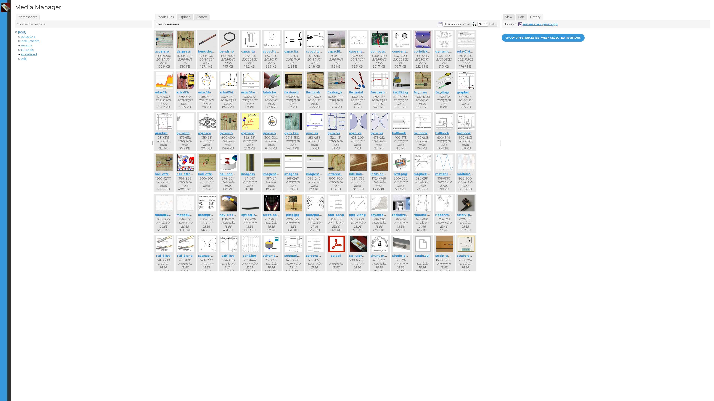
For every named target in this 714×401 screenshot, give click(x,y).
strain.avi (422, 255)
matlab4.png (165, 215)
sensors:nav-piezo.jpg (540, 24)
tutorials (27, 50)
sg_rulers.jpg (359, 255)
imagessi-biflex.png (257, 174)
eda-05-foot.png (233, 92)
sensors (26, 45)
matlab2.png (467, 174)
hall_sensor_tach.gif (235, 174)
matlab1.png (445, 174)
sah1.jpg (228, 255)
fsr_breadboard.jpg (429, 92)
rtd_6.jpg (163, 255)
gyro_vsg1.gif (338, 133)
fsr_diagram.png (448, 92)
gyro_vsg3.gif (381, 133)
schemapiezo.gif (276, 255)
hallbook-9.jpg (425, 133)
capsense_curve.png (365, 51)
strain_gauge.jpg (448, 255)
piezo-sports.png (276, 215)
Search (202, 17)
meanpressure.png (213, 215)
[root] (22, 32)
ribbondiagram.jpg (428, 215)
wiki (24, 59)
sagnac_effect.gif (212, 255)
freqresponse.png (385, 92)
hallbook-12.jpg (469, 133)
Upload (185, 17)
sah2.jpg (249, 255)
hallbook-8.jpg (403, 133)
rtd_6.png (185, 255)
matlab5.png (186, 215)
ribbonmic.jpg (446, 215)
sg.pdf (336, 255)
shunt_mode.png (384, 255)
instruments (30, 41)
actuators (28, 36)
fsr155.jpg (400, 92)
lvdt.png (400, 174)
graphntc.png (165, 133)
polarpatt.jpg (316, 215)
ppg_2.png (357, 215)
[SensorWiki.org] (5, 7)
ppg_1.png (336, 215)
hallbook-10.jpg (447, 133)
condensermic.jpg (406, 51)
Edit (521, 17)
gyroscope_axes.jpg (192, 133)
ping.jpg (292, 215)
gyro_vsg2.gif (360, 133)
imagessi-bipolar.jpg (300, 174)
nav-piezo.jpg (231, 215)
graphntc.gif (467, 92)
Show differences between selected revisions (543, 37)
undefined (29, 54)
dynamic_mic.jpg (449, 51)
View (508, 17)
